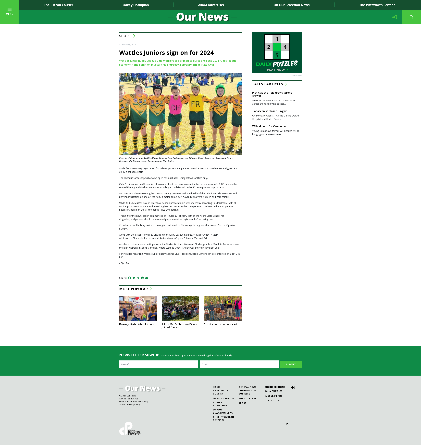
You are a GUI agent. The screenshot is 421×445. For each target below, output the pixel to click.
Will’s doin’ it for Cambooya (269, 126)
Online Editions (274, 387)
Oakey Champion (136, 5)
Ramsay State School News (136, 324)
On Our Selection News (292, 5)
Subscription (273, 395)
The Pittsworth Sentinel (377, 5)
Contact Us (272, 400)
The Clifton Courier (58, 5)
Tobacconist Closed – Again (269, 111)
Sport (125, 35)
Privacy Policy (133, 404)
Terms (122, 404)
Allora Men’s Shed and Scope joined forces (180, 325)
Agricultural (248, 398)
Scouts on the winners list (220, 324)
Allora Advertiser (211, 5)
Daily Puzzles (273, 391)
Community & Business (247, 392)
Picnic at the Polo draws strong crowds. (272, 94)
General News (247, 387)
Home (216, 387)
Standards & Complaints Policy (133, 401)
